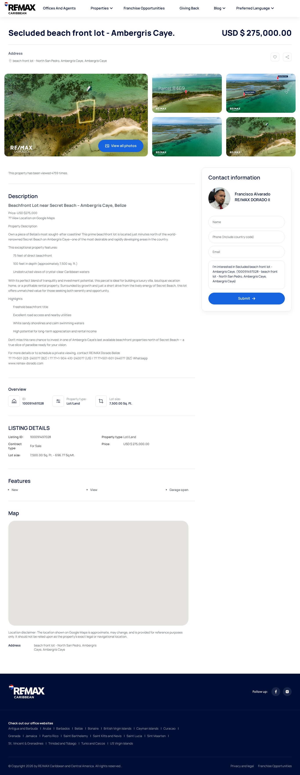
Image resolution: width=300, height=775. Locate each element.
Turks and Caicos (93, 743)
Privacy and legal (242, 766)
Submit (244, 298)
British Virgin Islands (117, 728)
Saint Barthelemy (75, 736)
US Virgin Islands (121, 743)
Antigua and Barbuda (23, 728)
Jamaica (31, 736)
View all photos (124, 145)
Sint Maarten (156, 736)
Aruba (47, 728)
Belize (79, 728)
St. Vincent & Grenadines (25, 743)
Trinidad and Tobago (62, 743)
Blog (217, 8)
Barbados (63, 728)
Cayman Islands (147, 728)
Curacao (169, 728)
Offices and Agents (59, 8)
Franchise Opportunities (144, 8)
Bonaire (93, 728)
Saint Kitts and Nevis (107, 736)
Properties (100, 8)
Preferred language (253, 8)
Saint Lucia (134, 736)
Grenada (14, 736)
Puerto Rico (50, 736)
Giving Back (189, 8)
